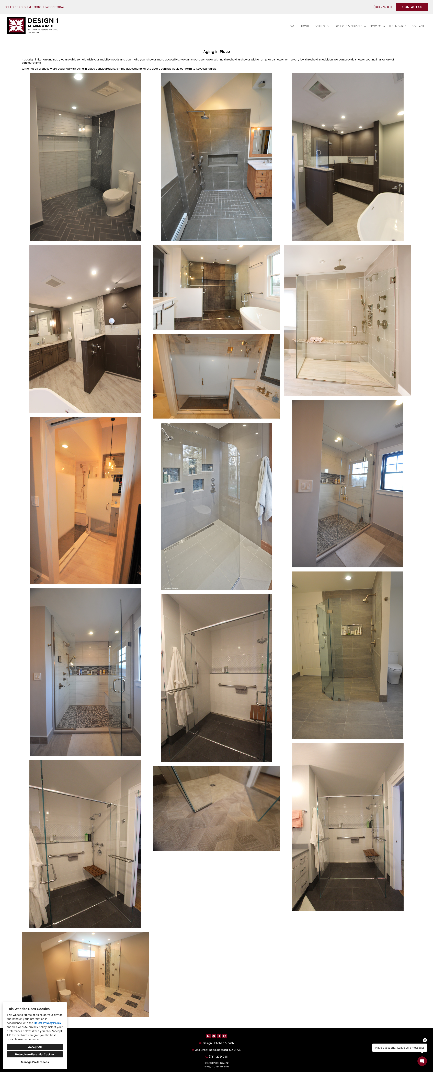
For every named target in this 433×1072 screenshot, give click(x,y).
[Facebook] (214, 1036)
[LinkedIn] (219, 1036)
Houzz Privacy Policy (47, 1023)
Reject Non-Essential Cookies (35, 1054)
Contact (418, 26)
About (305, 26)
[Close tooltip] (425, 1040)
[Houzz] (208, 1036)
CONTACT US (412, 7)
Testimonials (397, 26)
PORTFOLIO (322, 26)
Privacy (207, 1066)
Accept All (35, 1047)
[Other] (224, 1036)
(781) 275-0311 (382, 7)
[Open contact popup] (422, 1061)
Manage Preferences (35, 1062)
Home (291, 26)
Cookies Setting (221, 1066)
